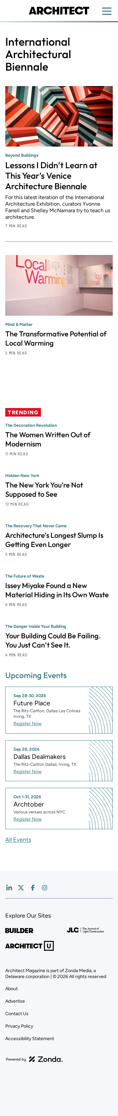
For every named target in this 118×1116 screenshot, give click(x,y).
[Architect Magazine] (59, 10)
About (11, 988)
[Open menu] (106, 11)
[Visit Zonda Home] (34, 1059)
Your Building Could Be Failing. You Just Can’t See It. (53, 640)
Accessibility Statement (29, 1038)
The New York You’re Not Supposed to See (44, 489)
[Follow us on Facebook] (33, 888)
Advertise (15, 1001)
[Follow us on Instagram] (45, 888)
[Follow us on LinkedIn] (9, 888)
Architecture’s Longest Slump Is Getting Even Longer (54, 540)
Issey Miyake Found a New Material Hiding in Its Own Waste (57, 590)
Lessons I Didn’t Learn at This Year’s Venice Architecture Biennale (51, 176)
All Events (18, 839)
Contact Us (17, 1013)
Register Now (27, 723)
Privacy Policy (19, 1026)
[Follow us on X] (21, 888)
